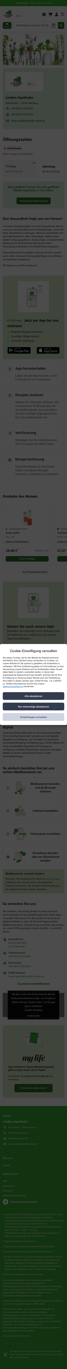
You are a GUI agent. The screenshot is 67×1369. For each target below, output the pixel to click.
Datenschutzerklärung (13, 686)
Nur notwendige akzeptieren (33, 706)
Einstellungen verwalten (33, 717)
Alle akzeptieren (33, 696)
